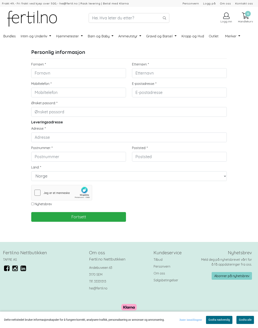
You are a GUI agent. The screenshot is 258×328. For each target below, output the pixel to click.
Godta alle (245, 319)
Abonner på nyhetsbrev (231, 276)
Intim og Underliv (34, 36)
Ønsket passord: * (44, 103)
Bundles (9, 36)
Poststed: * (140, 148)
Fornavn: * (38, 64)
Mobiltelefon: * (41, 84)
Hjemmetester (68, 36)
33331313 (100, 281)
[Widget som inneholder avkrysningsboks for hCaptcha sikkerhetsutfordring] (61, 192)
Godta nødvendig (219, 319)
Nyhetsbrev (43, 204)
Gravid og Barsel (160, 36)
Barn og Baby (99, 36)
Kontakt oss (244, 3)
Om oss (225, 3)
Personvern (191, 3)
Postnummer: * (42, 148)
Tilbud (158, 260)
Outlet (213, 36)
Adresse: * (38, 128)
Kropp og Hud (192, 36)
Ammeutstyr (128, 36)
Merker (231, 36)
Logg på (209, 3)
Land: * (36, 167)
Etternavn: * (140, 64)
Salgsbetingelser (166, 280)
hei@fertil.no (98, 288)
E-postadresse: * (144, 84)
